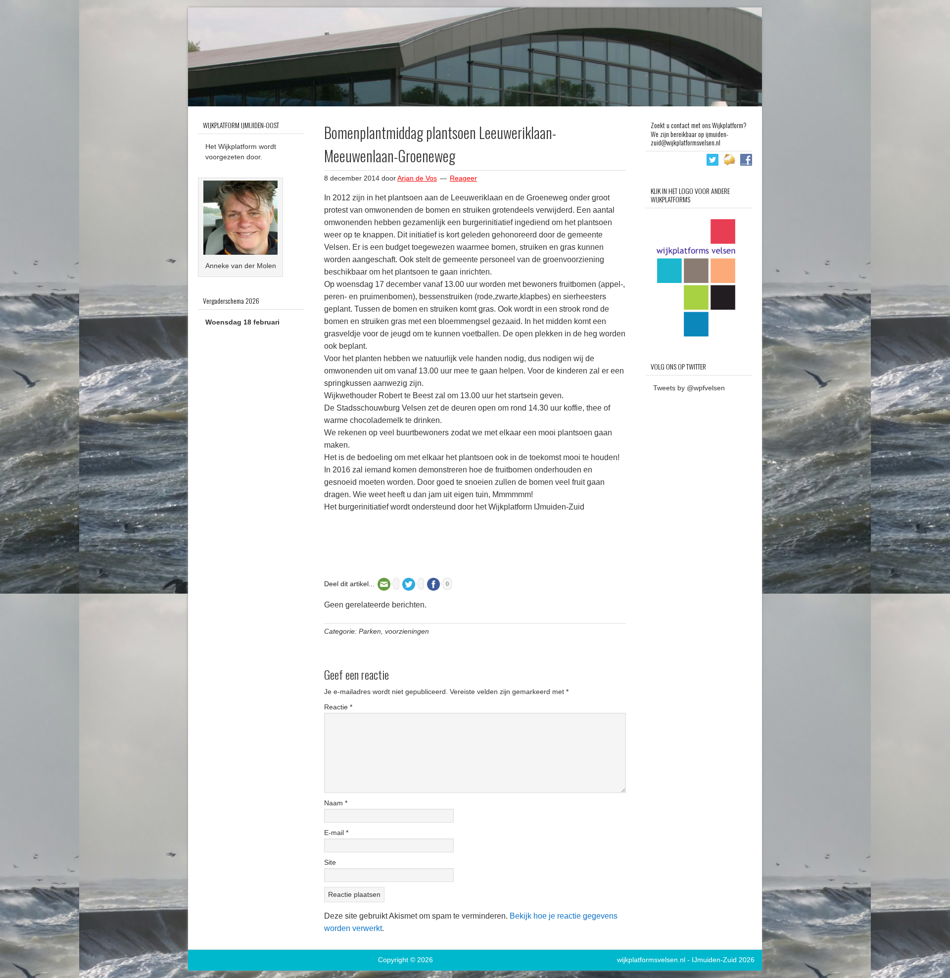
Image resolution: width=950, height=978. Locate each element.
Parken (370, 631)
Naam (335, 803)
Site (330, 862)
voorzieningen (407, 631)
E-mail (336, 833)
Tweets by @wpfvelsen (689, 388)
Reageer (463, 178)
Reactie (338, 707)
